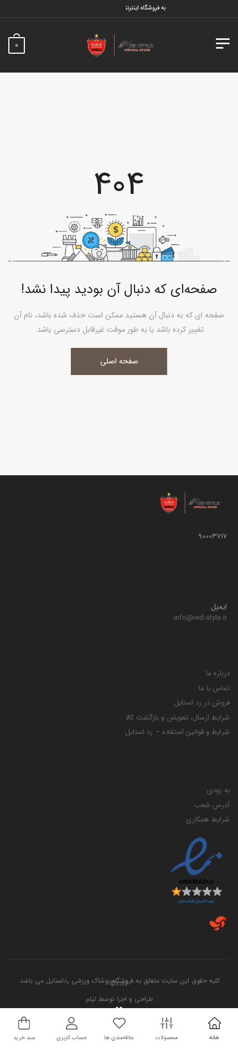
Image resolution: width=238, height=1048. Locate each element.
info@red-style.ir (200, 618)
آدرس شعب (212, 805)
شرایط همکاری (208, 819)
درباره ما (218, 673)
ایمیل (219, 607)
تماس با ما (214, 688)
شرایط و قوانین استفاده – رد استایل (177, 732)
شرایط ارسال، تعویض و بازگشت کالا (177, 717)
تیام (91, 999)
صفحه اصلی (119, 361)
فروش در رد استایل (202, 702)
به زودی (218, 790)
